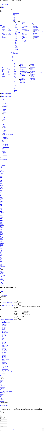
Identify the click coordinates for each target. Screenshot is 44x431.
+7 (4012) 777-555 (2, 99)
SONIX (1, 268)
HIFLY (1, 208)
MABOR (1, 261)
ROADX (1, 255)
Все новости (1, 375)
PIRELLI (1, 170)
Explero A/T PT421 (2, 271)
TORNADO (1, 249)
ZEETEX (1, 235)
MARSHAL (1, 214)
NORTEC (1, 218)
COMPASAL (1, 198)
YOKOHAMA (1, 181)
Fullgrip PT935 (1, 274)
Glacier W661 (1, 276)
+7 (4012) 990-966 (2, 1)
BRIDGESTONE (2, 171)
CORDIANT (1, 182)
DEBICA (1, 199)
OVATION (1, 219)
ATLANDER (1, 188)
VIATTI (1, 183)
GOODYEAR (1, 205)
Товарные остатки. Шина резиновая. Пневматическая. (6, 256)
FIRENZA (1, 241)
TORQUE (1, 229)
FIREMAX (1, 239)
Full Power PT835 (2, 283)
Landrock (1, 211)
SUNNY (1, 265)
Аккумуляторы (4, 112)
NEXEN (1, 174)
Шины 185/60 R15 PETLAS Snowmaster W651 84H (6, 302)
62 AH (14, 16)
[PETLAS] (1, 291)
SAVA (1, 226)
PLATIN (1, 247)
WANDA (1, 254)
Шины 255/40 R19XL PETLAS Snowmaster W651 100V (7, 319)
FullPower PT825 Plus (2, 275)
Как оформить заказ (2, 386)
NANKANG (1, 217)
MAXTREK (1, 216)
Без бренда (1, 252)
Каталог (1, 381)
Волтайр (1, 263)
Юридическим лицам (2, 392)
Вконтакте (3, 165)
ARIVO (1, 194)
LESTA (1, 260)
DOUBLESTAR (2, 243)
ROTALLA (1, 224)
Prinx (0, 221)
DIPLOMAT (1, 242)
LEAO (1, 213)
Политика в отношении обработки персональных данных (6, 391)
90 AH (14, 20)
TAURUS (1, 228)
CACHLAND (1, 196)
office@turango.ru (2, 401)
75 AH (13, 59)
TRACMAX (1, 230)
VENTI (1, 250)
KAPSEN (1, 209)
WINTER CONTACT (2, 266)
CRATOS (1, 190)
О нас (1, 393)
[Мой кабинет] (0, 94)
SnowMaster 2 (1, 278)
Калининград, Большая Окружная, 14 (4, 158)
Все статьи (1, 380)
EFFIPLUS (1, 237)
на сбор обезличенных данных (11, 429)
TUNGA (1, 231)
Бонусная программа (2, 389)
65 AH (14, 17)
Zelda (0, 236)
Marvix (1, 215)
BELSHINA (1, 195)
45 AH (14, 15)
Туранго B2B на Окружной (5, 4)
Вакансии (1, 395)
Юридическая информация (3, 396)
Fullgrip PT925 (1, 273)
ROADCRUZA (2, 223)
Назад (3, 107)
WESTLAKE (1, 234)
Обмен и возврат (2, 388)
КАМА (1, 264)
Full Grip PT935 (2, 282)
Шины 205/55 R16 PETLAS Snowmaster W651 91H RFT (7, 305)
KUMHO (1, 210)
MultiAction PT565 (2, 277)
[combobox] (3, 419)
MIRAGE (1, 258)
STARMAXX (1, 227)
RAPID (1, 222)
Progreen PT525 (2, 285)
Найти (1, 416)
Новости (1, 398)
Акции (1, 384)
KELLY (1, 259)
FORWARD (1, 203)
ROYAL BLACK (2, 225)
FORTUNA (1, 240)
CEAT (1, 197)
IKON (1, 189)
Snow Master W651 (2, 284)
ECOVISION (1, 201)
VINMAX (1, 232)
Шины (3, 102)
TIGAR (1, 178)
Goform (1, 204)
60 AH (13, 56)
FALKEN (1, 202)
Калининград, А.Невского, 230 (3, 159)
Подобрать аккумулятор (16, 13)
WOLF (1, 251)
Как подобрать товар (2, 387)
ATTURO (1, 187)
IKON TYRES (1, 245)
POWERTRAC (1, 220)
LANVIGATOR (2, 212)
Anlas (0, 192)
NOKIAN (1, 180)
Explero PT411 (1, 281)
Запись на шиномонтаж (2, 51)
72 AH (14, 18)
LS (0, 246)
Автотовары (4, 130)
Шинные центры (2, 394)
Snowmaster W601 (2, 279)
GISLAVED (1, 173)
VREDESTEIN (2, 233)
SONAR (1, 248)
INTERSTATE (1, 244)
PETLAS (1, 176)
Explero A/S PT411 (2, 270)
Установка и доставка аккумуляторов (15, 14)
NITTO (1, 177)
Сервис (3, 141)
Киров (1, 267)
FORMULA (1, 175)
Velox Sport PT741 (2, 280)
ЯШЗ (0, 257)
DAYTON (1, 191)
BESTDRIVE (1, 185)
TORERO (1, 262)
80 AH (14, 19)
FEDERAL (1, 238)
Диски (1, 382)
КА (0, 253)
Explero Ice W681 (2, 272)
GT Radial (1, 206)
